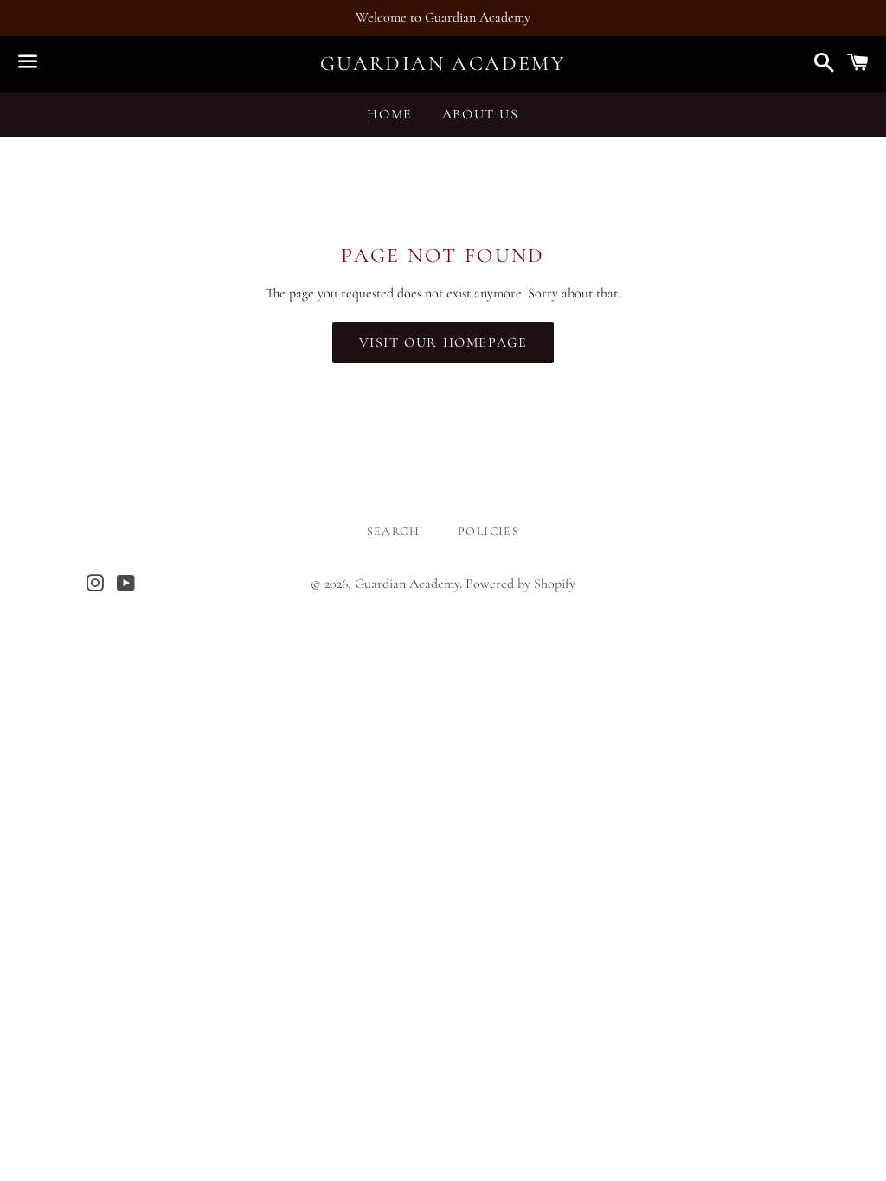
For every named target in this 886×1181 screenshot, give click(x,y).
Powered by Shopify (520, 583)
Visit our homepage (443, 342)
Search (393, 531)
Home (389, 114)
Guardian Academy (443, 63)
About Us (480, 114)
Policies (488, 531)
